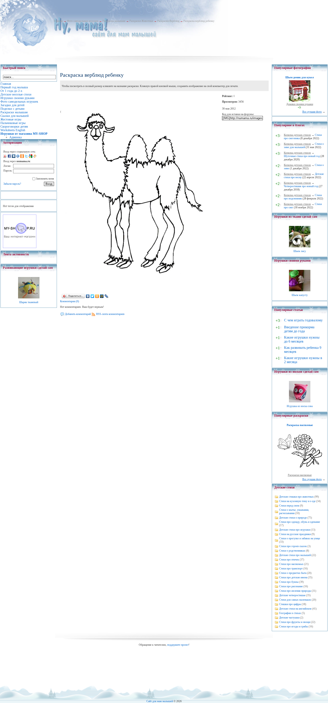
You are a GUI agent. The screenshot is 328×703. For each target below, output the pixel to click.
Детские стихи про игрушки (294, 529)
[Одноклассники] (97, 296)
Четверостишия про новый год (301, 186)
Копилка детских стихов (297, 134)
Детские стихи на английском (295, 608)
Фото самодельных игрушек (82, 21)
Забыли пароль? (12, 183)
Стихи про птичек (289, 559)
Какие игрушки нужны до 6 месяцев (302, 339)
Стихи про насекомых (291, 564)
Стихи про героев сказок (293, 546)
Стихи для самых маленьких (295, 599)
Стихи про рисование (291, 586)
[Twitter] (92, 296)
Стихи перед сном (289, 505)
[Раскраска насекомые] (299, 471)
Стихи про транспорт (291, 568)
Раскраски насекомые (300, 475)
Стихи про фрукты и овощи (294, 622)
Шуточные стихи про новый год (302, 156)
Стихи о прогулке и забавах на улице (299, 538)
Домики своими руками (299, 104)
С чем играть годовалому (303, 320)
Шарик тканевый (28, 302)
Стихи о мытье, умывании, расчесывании (294, 511)
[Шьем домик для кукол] (299, 100)
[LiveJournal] (106, 296)
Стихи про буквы (289, 581)
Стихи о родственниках (292, 550)
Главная (58, 21)
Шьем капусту (300, 295)
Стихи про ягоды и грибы (293, 626)
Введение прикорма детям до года (299, 329)
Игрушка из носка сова (300, 406)
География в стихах (290, 613)
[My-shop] (19, 247)
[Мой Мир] (102, 296)
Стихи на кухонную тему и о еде (297, 501)
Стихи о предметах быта (292, 573)
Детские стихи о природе (293, 517)
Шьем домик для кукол (299, 77)
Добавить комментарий (78, 314)
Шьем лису (299, 251)
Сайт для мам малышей (159, 701)
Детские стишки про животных (296, 496)
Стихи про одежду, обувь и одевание (299, 521)
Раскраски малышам (113, 21)
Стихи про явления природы (295, 590)
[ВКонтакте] (87, 296)
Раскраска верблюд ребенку (198, 21)
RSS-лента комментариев (110, 314)
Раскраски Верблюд (168, 21)
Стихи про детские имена (293, 577)
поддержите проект (178, 644)
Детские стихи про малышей (295, 555)
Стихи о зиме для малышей (304, 145)
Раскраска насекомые (300, 425)
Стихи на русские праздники (295, 534)
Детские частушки (289, 617)
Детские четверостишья (292, 595)
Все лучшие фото (312, 111)
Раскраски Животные (141, 21)
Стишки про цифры (290, 604)
